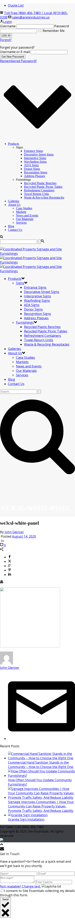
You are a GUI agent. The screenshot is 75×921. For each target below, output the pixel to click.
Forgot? (6, 40)
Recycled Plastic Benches (40, 183)
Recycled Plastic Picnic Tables (43, 186)
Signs (20, 283)
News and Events (27, 215)
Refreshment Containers (39, 190)
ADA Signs (31, 165)
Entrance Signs (33, 151)
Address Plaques (34, 176)
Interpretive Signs (35, 158)
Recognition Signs (35, 172)
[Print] (1, 582)
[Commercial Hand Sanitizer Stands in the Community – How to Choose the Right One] (41, 758)
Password (61, 26)
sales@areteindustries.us (31, 17)
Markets (21, 212)
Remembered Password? (18, 61)
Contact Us (15, 229)
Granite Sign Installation (26, 819)
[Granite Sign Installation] (28, 815)
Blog (11, 226)
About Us (14, 204)
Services (21, 222)
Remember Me (53, 30)
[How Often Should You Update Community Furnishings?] (41, 775)
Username (8, 26)
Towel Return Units (36, 194)
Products (13, 143)
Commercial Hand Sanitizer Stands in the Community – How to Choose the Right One (40, 764)
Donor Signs (32, 168)
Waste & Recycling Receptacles (44, 197)
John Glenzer (14, 532)
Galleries (13, 201)
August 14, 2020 (24, 536)
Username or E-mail (15, 52)
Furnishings (25, 322)
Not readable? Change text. (20, 886)
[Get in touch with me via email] (41, 738)
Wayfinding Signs (35, 161)
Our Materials (24, 219)
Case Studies (24, 208)
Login (7, 22)
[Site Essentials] (37, 262)
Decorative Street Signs (39, 154)
